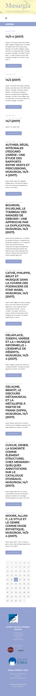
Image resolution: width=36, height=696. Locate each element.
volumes (11, 34)
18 (7, 575)
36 (7, 588)
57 (20, 601)
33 (20, 584)
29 (28, 579)
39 (20, 588)
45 (20, 592)
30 (7, 584)
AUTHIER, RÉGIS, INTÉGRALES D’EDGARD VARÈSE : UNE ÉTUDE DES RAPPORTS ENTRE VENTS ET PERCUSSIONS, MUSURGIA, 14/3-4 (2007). (17, 160)
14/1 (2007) (12, 121)
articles (20, 142)
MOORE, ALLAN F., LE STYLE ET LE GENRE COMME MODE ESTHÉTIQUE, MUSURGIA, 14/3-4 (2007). (17, 526)
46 (24, 592)
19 (11, 575)
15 (20, 571)
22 (24, 575)
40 (24, 588)
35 (28, 584)
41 (28, 588)
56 (16, 601)
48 (7, 596)
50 (16, 596)
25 (11, 579)
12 (7, 571)
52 (24, 596)
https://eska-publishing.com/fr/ (18, 678)
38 (16, 588)
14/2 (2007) (12, 80)
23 (28, 575)
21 (20, 575)
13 (11, 571)
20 (16, 575)
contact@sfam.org (18, 639)
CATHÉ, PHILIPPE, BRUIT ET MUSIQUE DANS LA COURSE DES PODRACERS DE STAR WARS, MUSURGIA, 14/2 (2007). (17, 284)
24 (7, 579)
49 (11, 596)
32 (16, 584)
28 (24, 579)
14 (16, 571)
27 (20, 579)
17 (28, 571)
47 (28, 592)
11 (28, 567)
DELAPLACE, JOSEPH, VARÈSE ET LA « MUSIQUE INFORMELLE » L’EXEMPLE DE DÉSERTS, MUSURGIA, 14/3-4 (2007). (17, 347)
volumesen (19, 34)
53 (28, 596)
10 (24, 567)
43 (11, 592)
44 (16, 592)
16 (24, 571)
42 (7, 592)
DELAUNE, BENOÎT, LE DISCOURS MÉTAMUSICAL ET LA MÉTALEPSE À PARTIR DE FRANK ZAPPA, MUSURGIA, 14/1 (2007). (16, 402)
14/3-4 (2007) (14, 36)
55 (11, 601)
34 (24, 584)
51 (20, 596)
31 (11, 584)
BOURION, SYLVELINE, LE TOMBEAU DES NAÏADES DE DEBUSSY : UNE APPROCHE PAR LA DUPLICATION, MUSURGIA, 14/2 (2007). (17, 218)
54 (7, 601)
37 (11, 588)
